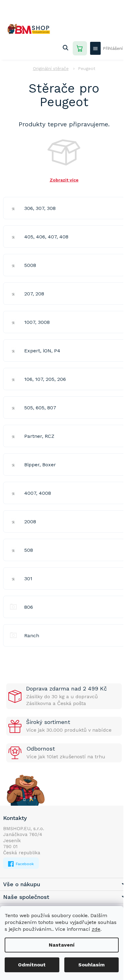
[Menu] (95, 48)
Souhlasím (91, 965)
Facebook (24, 864)
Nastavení (62, 945)
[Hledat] (66, 48)
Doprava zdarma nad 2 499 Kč (66, 688)
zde (96, 929)
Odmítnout (32, 965)
